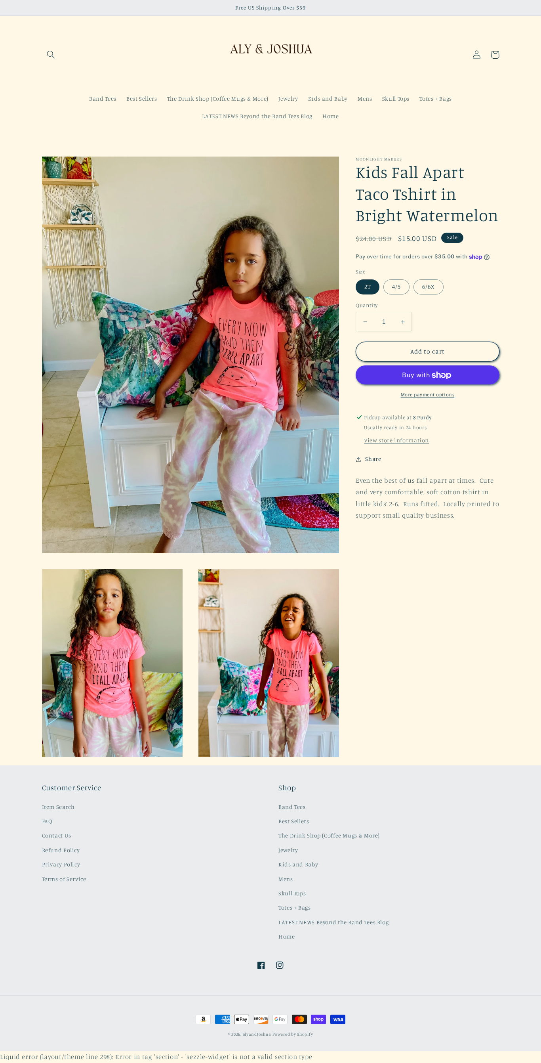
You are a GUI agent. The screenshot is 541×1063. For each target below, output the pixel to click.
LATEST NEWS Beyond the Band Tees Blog (333, 922)
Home (286, 936)
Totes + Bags (294, 907)
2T (367, 286)
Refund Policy (61, 850)
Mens (285, 879)
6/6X (428, 286)
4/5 (396, 286)
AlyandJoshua (257, 1034)
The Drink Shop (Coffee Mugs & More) (329, 835)
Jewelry (288, 850)
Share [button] (373, 459)
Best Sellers (293, 821)
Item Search (58, 806)
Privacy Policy (61, 864)
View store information (396, 440)
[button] (51, 55)
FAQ (47, 821)
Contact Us (56, 835)
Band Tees (292, 806)
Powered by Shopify (292, 1034)
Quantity (366, 305)
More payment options (428, 395)
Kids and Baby (298, 864)
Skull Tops (292, 893)
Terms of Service (64, 879)
